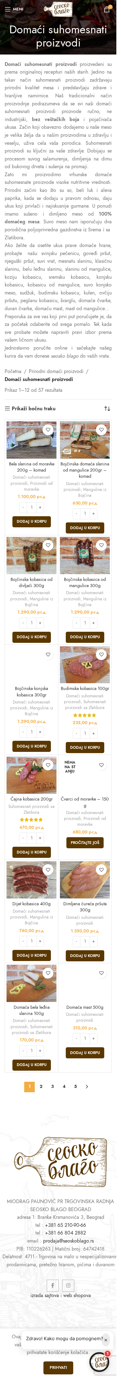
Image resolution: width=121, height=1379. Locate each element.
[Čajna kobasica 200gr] (31, 775)
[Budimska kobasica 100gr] (85, 664)
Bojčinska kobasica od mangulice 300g (85, 582)
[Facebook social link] (53, 1286)
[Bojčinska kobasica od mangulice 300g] (85, 555)
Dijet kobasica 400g (31, 904)
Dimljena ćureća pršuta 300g (85, 907)
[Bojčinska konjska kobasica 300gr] (31, 664)
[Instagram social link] (68, 1286)
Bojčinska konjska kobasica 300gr (31, 691)
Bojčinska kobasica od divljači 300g (31, 582)
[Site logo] (58, 9)
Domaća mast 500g (84, 1007)
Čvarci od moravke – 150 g (85, 802)
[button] (31, 521)
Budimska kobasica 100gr (85, 688)
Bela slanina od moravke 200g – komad (31, 467)
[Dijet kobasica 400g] (31, 879)
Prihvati (58, 1367)
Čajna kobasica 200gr (32, 799)
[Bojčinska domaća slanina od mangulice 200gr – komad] (85, 440)
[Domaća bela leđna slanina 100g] (31, 983)
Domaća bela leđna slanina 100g (32, 1010)
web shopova (77, 1295)
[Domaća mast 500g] (85, 983)
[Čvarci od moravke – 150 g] (85, 775)
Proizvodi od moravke (38, 486)
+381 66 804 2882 (65, 1233)
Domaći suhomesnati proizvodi (85, 920)
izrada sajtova (44, 1295)
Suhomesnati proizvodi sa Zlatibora (85, 705)
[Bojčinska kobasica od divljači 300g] (31, 555)
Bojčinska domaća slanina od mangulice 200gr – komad (84, 470)
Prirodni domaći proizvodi (56, 371)
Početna (13, 371)
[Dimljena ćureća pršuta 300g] (85, 879)
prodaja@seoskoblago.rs (68, 1241)
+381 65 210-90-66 (65, 1225)
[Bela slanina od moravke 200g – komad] (31, 440)
